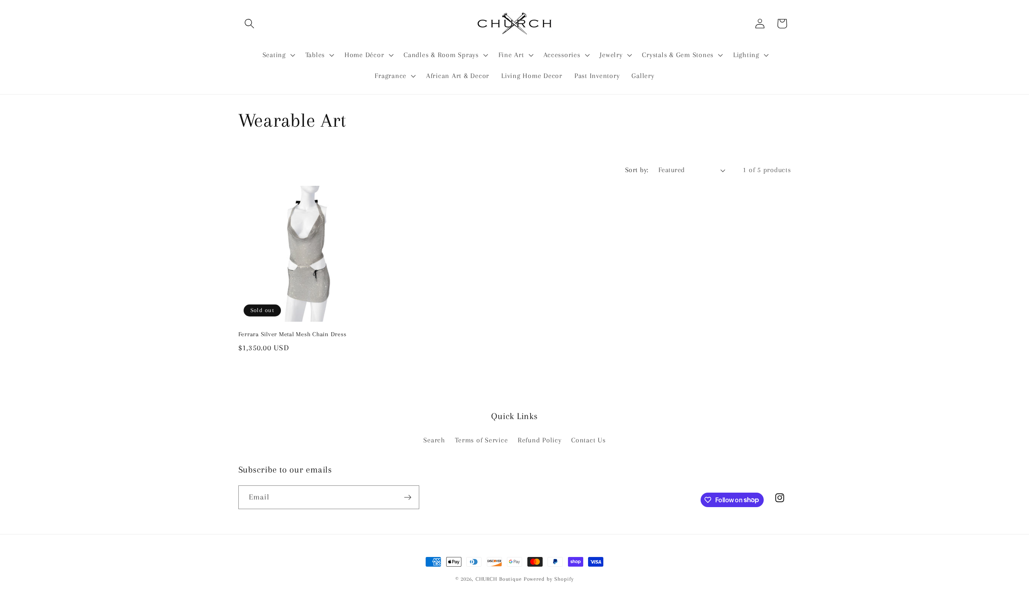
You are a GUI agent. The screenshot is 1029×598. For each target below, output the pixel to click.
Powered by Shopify (549, 579)
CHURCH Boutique (499, 579)
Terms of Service (481, 440)
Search (434, 440)
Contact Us (588, 440)
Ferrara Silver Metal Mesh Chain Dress (292, 334)
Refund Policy (540, 440)
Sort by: (636, 170)
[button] (249, 23)
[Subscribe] (408, 497)
